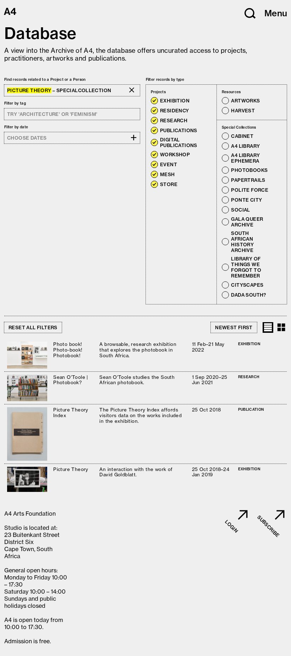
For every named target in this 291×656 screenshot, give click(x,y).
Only (197, 101)
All (170, 92)
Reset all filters (33, 327)
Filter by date (16, 127)
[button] (250, 13)
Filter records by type (165, 79)
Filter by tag (15, 103)
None (181, 92)
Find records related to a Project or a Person (45, 79)
